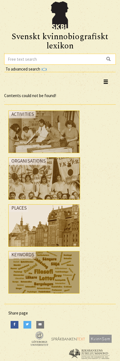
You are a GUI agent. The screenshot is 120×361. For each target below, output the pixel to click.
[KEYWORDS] (44, 294)
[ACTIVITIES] (44, 154)
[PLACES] (44, 248)
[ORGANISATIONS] (44, 201)
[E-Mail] (40, 325)
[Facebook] (14, 325)
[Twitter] (27, 325)
